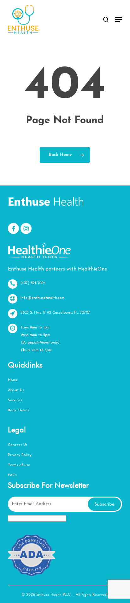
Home (13, 380)
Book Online (19, 410)
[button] (118, 19)
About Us (16, 390)
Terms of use (19, 465)
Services (15, 400)
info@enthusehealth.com (43, 298)
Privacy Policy (20, 455)
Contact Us (17, 445)
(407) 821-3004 (33, 283)
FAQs (12, 475)
